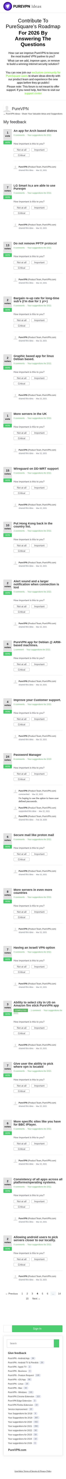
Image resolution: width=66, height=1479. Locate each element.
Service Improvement (18, 1409)
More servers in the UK (30, 414)
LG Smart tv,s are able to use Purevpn (34, 187)
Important (40, 149)
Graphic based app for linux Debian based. (34, 357)
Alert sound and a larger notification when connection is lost (36, 584)
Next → (36, 1298)
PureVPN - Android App (19, 1358)
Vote (7, 142)
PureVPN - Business (17, 1371)
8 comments (19, 759)
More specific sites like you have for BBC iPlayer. (37, 1123)
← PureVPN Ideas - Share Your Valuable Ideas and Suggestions (32, 114)
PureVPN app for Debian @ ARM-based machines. (37, 643)
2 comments (19, 531)
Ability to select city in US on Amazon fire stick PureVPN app (36, 1004)
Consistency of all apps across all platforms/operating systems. (38, 1181)
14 (59, 1293)
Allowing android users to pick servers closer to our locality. (36, 1238)
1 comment (19, 649)
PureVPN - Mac (15, 1388)
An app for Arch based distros (35, 130)
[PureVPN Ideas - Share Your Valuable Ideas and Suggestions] (22, 6)
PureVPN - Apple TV (17, 1367)
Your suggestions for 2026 (20, 1443)
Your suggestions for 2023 (20, 1435)
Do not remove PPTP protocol (35, 243)
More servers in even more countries (33, 891)
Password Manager (27, 754)
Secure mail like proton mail (34, 835)
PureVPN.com (17, 1449)
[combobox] (31, 1343)
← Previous (11, 1293)
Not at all (23, 149)
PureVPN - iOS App (17, 1379)
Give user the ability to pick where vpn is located (33, 1065)
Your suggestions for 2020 (39, 759)
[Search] (56, 1343)
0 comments (19, 135)
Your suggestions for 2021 (39, 135)
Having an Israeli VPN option (34, 947)
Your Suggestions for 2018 (20, 1413)
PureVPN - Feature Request (21, 1375)
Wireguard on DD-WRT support (36, 468)
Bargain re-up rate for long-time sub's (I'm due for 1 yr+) (36, 299)
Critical (24, 155)
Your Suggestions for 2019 (20, 1418)
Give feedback (17, 1353)
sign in (37, 1328)
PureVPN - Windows (17, 1392)
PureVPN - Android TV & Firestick (23, 1362)
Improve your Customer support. (37, 700)
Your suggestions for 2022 (20, 1430)
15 (27, 1298)
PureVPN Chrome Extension (21, 1396)
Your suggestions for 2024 (20, 1439)
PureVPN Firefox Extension (21, 1405)
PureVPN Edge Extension (20, 1401)
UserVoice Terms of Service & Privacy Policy (33, 1471)
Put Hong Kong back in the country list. (33, 525)
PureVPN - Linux (16, 1384)
